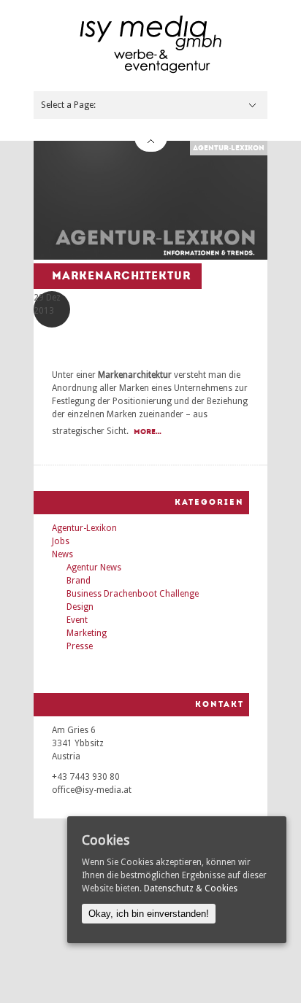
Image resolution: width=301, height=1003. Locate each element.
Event (77, 620)
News (62, 554)
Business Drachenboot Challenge (132, 594)
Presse (79, 646)
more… (147, 431)
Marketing (86, 633)
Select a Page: (68, 105)
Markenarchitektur (121, 275)
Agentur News (93, 567)
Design (80, 607)
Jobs (60, 541)
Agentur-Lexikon (228, 148)
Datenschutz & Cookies (190, 888)
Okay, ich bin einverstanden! (148, 913)
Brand (78, 581)
